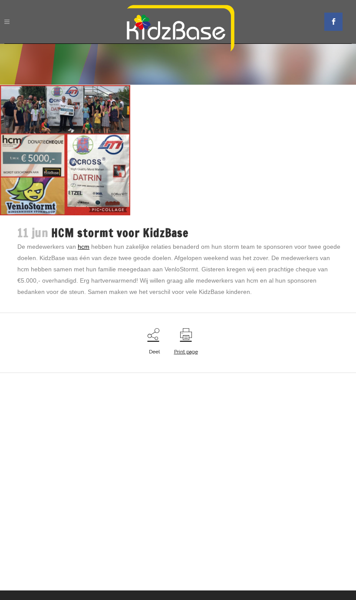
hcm (83, 246)
